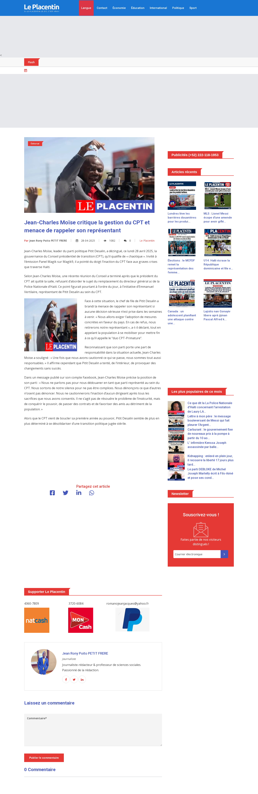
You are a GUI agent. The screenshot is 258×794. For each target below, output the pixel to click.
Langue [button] (86, 8)
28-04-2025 (88, 240)
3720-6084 (76, 603)
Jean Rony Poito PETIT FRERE (45, 240)
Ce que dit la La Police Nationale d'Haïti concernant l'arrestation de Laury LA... (210, 407)
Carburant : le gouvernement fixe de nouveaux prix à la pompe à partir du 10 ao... (210, 434)
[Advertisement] (129, 26)
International (158, 8)
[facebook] (66, 679)
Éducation (137, 8)
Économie (119, 8)
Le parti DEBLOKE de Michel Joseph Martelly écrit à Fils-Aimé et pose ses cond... (210, 473)
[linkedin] (82, 679)
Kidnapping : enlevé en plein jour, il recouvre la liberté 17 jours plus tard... (211, 460)
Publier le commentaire (44, 757)
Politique (178, 8)
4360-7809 (31, 603)
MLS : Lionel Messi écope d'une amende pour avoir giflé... (218, 217)
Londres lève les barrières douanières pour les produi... (182, 217)
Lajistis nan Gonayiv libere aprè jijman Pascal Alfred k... (217, 315)
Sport (193, 8)
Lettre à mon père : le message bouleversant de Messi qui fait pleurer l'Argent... (209, 420)
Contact (102, 8)
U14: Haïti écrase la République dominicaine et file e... (218, 264)
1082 (112, 240)
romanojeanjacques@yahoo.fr (127, 603)
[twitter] (74, 679)
